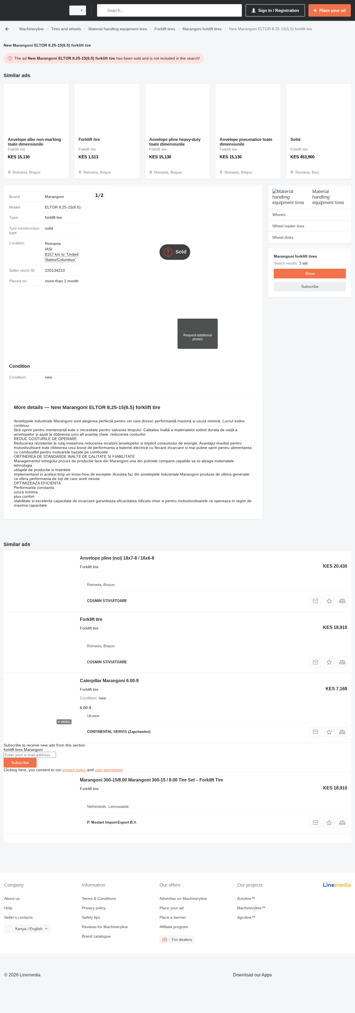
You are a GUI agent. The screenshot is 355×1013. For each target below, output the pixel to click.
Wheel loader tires (288, 226)
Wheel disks (282, 237)
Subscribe (20, 762)
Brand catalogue (96, 936)
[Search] (102, 10)
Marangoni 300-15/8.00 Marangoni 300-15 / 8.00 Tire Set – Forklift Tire (151, 780)
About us (12, 898)
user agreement (109, 770)
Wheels (278, 214)
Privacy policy (94, 908)
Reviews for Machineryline (105, 927)
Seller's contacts (18, 917)
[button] (329, 601)
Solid (295, 139)
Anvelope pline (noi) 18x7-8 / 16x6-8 (117, 558)
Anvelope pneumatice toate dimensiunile (246, 141)
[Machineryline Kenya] (33, 10)
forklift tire (53, 217)
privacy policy (74, 770)
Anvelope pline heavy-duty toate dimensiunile (175, 141)
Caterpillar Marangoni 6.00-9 (109, 680)
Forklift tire (89, 139)
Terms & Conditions (99, 898)
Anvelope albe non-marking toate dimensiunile (34, 141)
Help (8, 908)
